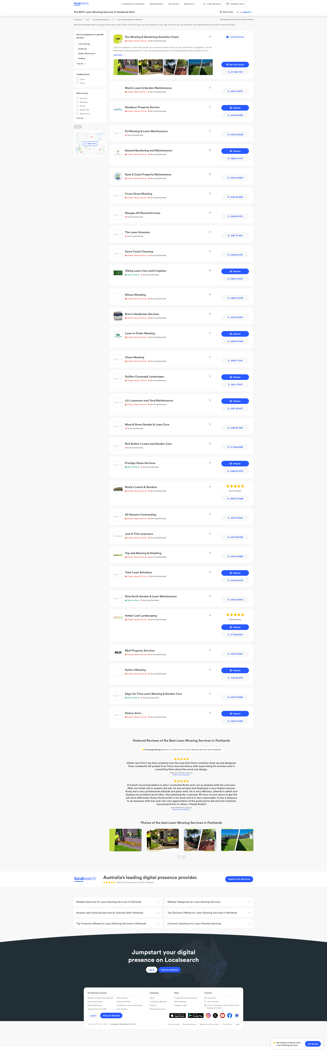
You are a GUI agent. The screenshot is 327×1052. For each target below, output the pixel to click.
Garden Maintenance (86, 53)
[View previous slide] (179, 857)
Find (87, 20)
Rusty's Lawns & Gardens (181, 809)
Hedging (81, 58)
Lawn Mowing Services (101, 20)
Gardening (82, 49)
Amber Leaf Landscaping (181, 775)
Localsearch (78, 20)
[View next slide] (184, 857)
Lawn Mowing (84, 44)
